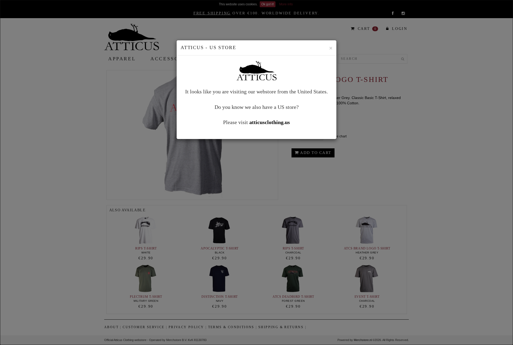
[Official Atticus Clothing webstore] (256, 70)
